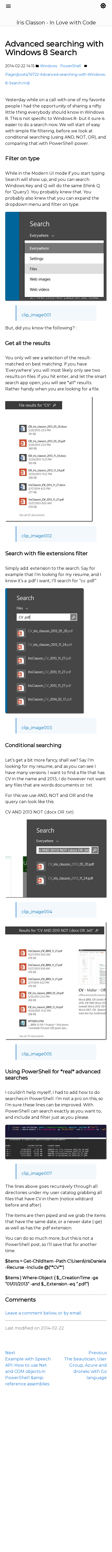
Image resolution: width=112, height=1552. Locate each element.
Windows (48, 66)
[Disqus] (56, 1469)
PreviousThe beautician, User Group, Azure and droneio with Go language (85, 1365)
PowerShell (70, 66)
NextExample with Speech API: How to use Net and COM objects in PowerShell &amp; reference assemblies (28, 1368)
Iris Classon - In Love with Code (37, 12)
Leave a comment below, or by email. (43, 1313)
